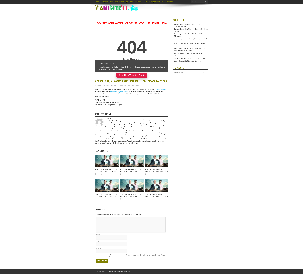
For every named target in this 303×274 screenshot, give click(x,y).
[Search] (206, 2)
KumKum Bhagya (136, 2)
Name (98, 234)
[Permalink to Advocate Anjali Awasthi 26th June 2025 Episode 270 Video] (132, 191)
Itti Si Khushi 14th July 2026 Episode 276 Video (190, 58)
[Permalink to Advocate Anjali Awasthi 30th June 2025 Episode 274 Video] (107, 166)
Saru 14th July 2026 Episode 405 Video (187, 61)
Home (97, 2)
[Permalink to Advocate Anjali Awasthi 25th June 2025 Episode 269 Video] (156, 191)
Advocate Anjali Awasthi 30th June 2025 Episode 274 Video (106, 170)
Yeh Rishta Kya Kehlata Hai (154, 2)
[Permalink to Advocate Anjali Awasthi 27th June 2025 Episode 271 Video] (107, 191)
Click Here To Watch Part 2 (131, 75)
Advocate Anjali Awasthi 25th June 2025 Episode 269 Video (156, 195)
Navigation (169, 2)
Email (98, 241)
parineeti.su (117, 137)
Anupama (104, 2)
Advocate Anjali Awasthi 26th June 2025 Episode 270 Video (131, 195)
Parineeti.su (111, 271)
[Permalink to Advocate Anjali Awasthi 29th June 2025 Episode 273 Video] (132, 166)
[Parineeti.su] (116, 9)
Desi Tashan (106, 85)
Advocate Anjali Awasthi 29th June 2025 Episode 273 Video (131, 170)
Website (98, 248)
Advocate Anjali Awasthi (120, 85)
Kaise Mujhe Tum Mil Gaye (119, 2)
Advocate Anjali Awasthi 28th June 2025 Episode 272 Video (156, 170)
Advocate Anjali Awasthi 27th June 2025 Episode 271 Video (106, 195)
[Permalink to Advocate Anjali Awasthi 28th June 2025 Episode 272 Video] (156, 166)
